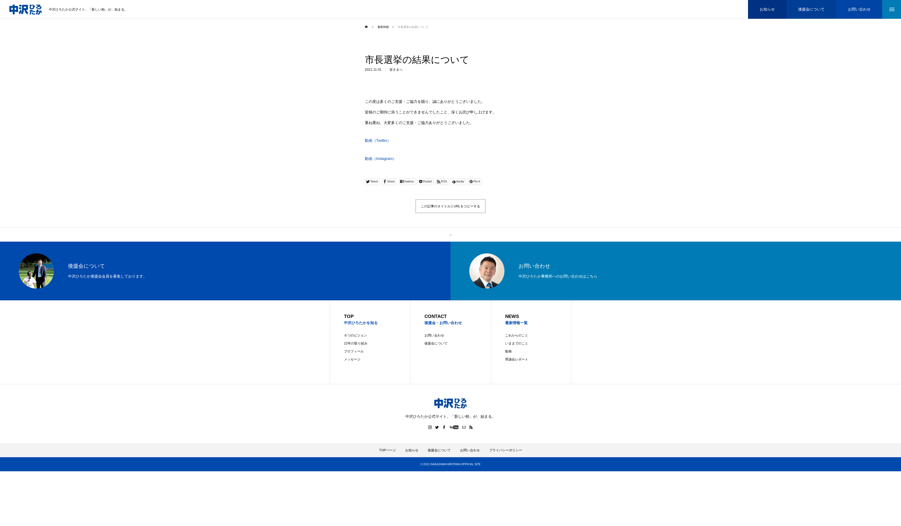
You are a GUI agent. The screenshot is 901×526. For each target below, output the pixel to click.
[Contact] (464, 427)
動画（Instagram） (380, 159)
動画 (508, 351)
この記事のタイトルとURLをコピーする (450, 206)
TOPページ (387, 450)
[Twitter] (437, 427)
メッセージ (352, 359)
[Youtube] (454, 427)
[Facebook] (444, 427)
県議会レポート (516, 359)
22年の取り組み (355, 343)
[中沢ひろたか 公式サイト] (25, 9)
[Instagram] (430, 427)
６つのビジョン (355, 335)
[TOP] (450, 234)
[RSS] (471, 427)
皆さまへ (396, 69)
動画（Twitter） (378, 141)
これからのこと (516, 335)
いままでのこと (516, 343)
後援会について (435, 343)
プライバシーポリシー (505, 450)
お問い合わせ (434, 335)
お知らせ (411, 450)
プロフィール (354, 351)
